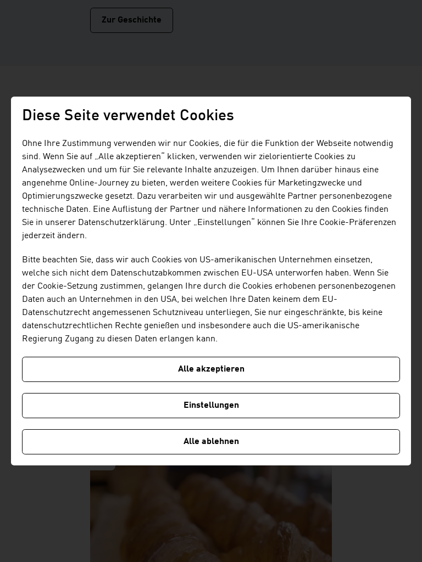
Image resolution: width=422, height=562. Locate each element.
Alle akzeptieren (211, 369)
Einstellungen (211, 405)
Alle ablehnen (211, 441)
